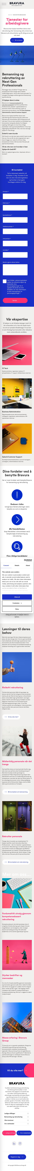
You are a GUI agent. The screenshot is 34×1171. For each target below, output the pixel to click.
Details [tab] (17, 565)
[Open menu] (4, 4)
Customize (16, 603)
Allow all (17, 597)
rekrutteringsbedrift (8, 105)
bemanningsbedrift (15, 103)
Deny (17, 609)
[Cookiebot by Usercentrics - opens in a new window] (24, 560)
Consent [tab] (6, 565)
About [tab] (28, 565)
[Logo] (17, 4)
